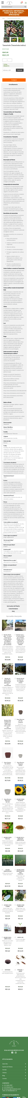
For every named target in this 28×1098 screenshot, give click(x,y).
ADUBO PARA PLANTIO (20, 800)
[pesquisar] (25, 6)
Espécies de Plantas (7, 1066)
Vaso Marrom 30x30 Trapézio (20, 721)
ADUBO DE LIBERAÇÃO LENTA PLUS (20, 839)
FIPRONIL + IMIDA (20, 970)
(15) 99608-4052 (8, 1087)
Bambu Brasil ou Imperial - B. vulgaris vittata (20, 680)
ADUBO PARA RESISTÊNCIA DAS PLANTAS (20, 872)
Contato (4, 1078)
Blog (3, 1075)
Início (3, 18)
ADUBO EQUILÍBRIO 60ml (8, 938)
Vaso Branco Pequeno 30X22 (20, 764)
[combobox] (12, 6)
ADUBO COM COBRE (7, 905)
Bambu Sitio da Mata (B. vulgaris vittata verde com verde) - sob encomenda (7, 724)
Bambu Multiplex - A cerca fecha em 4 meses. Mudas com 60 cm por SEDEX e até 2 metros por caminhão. (8, 639)
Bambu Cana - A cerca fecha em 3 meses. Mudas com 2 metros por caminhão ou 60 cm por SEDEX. (20, 639)
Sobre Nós (5, 1063)
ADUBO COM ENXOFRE (20, 905)
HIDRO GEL (20, 937)
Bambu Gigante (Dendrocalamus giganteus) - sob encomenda (7, 682)
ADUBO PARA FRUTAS (8, 838)
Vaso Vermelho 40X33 (7, 763)
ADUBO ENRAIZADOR (7, 870)
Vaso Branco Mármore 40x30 (7, 801)
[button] (7, 41)
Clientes (4, 1072)
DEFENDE (7, 970)
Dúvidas (4, 1069)
